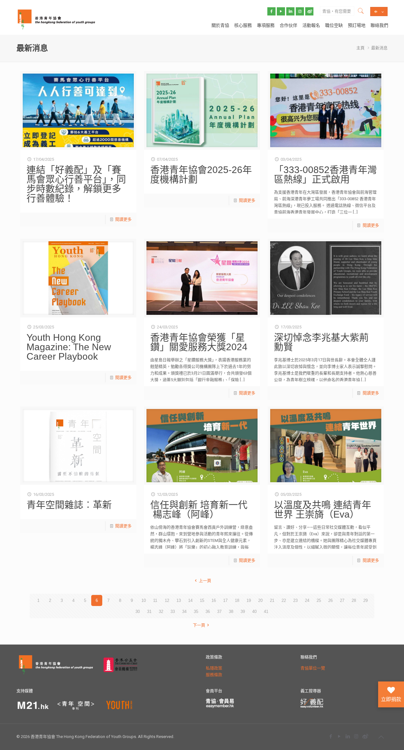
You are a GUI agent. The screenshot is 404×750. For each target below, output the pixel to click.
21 (272, 600)
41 (266, 611)
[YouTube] (339, 736)
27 (342, 600)
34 (184, 611)
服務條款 (214, 674)
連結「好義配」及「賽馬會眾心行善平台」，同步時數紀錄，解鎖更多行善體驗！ (76, 184)
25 (319, 600)
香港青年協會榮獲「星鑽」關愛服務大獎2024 (198, 342)
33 (172, 611)
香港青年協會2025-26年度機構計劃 (201, 174)
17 (225, 600)
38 (231, 611)
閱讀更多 (123, 219)
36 (207, 611)
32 (161, 611)
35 (196, 611)
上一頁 (205, 580)
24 (307, 600)
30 (137, 611)
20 (260, 600)
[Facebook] (330, 736)
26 (330, 600)
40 (254, 611)
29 (365, 600)
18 (237, 600)
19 (249, 600)
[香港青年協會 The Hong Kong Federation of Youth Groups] (56, 19)
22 (284, 600)
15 (202, 600)
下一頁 (199, 625)
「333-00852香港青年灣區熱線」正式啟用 (325, 174)
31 (149, 611)
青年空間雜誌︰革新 (69, 505)
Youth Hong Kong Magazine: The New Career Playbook (69, 347)
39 (243, 611)
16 (213, 600)
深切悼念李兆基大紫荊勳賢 (321, 342)
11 (155, 600)
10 (143, 600)
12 (167, 600)
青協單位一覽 (312, 668)
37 (219, 611)
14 (190, 600)
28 (354, 600)
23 (295, 600)
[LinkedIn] (347, 736)
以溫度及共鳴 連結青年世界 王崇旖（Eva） (322, 509)
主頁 (360, 47)
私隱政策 (214, 668)
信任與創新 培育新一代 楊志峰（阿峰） (198, 509)
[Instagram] (356, 736)
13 (178, 600)
